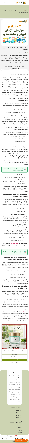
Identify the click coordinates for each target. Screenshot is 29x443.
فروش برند (22, 11)
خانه (27, 11)
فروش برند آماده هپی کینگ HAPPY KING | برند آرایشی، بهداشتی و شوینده (14, 351)
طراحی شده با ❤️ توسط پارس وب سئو (14, 436)
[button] (5, 2)
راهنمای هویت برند (14, 243)
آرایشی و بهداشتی (12, 356)
